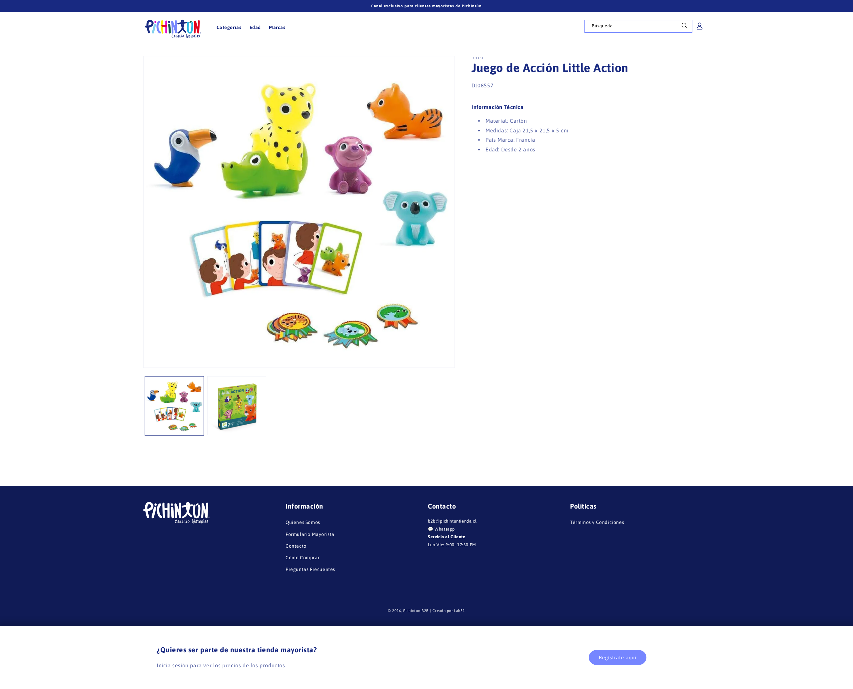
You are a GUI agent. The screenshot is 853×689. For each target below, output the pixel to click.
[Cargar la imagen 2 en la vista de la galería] (236, 405)
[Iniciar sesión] (699, 28)
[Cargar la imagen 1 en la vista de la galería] (174, 405)
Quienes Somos (303, 522)
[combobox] (638, 26)
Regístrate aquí (617, 657)
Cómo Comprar (303, 557)
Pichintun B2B (416, 611)
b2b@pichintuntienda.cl (452, 521)
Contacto (296, 546)
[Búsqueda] (684, 27)
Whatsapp (444, 529)
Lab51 (459, 611)
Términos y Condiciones (597, 522)
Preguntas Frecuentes (310, 569)
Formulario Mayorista (310, 534)
